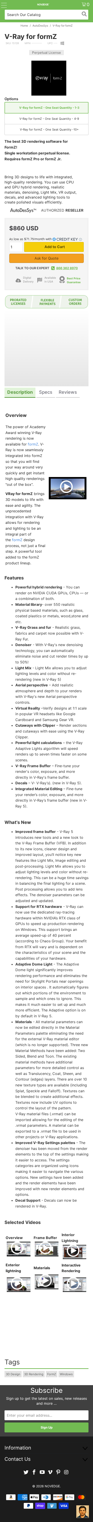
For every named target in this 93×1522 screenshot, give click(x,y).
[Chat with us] (82, 1511)
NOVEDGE (52, 1486)
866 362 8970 (67, 268)
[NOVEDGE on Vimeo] (50, 1472)
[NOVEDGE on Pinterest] (58, 1472)
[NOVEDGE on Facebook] (34, 1472)
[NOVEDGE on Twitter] (26, 1472)
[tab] (20, 393)
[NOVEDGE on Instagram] (66, 1472)
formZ (33, 444)
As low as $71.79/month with (31, 239)
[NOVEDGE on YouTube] (42, 1472)
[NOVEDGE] (43, 4)
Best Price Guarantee (74, 280)
